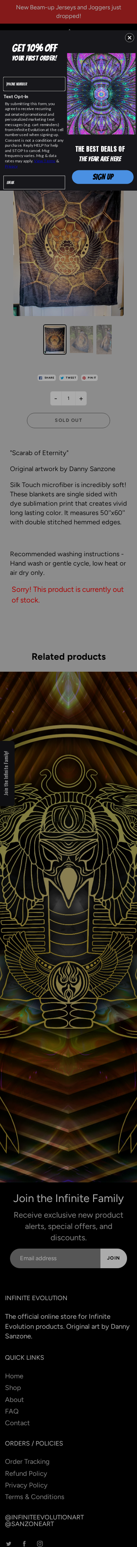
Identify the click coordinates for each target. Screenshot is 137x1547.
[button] (130, 38)
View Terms (44, 160)
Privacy (11, 165)
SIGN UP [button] (102, 176)
